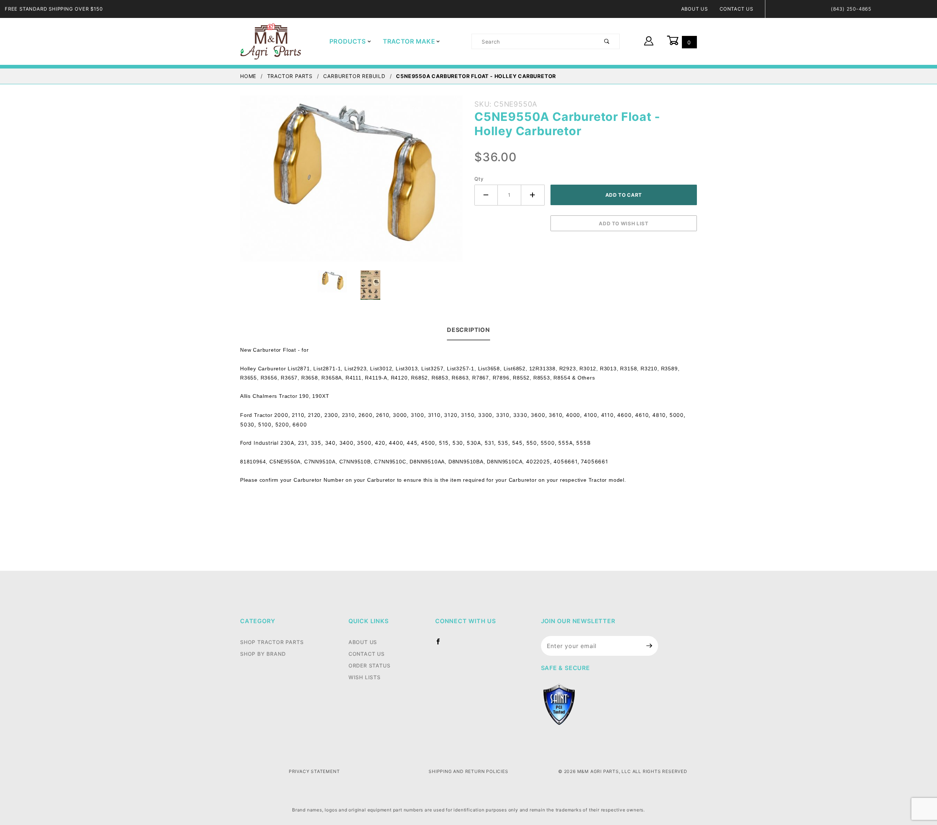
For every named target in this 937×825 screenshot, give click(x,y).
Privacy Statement (314, 771)
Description (468, 329)
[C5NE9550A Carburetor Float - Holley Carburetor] (351, 182)
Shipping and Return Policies (468, 771)
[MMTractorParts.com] (270, 41)
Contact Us (736, 9)
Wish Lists (364, 677)
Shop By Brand (262, 654)
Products (347, 41)
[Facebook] (441, 644)
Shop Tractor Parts (271, 642)
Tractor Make (409, 41)
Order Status (369, 665)
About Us (694, 9)
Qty (479, 179)
